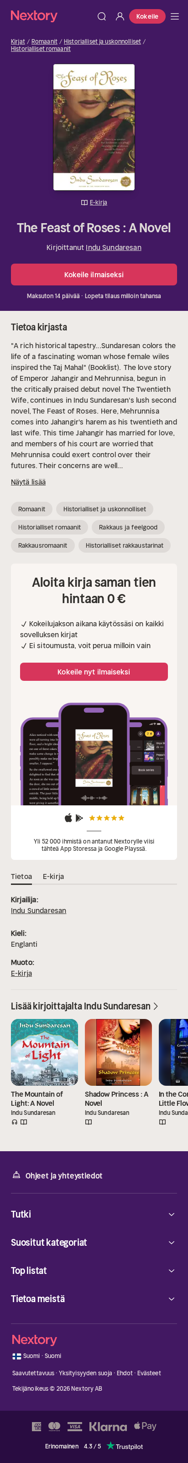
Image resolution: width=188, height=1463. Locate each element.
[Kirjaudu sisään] (120, 16)
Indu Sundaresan (113, 247)
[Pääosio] (175, 16)
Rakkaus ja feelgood (128, 527)
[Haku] (102, 16)
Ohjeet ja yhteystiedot (64, 1176)
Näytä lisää (28, 481)
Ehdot (125, 1373)
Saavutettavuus (33, 1373)
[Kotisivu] (52, 16)
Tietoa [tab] (21, 876)
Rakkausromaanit (43, 545)
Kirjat (18, 41)
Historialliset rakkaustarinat (125, 545)
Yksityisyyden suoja (85, 1373)
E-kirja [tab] (53, 876)
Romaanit (44, 41)
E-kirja (21, 973)
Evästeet (149, 1373)
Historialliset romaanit (41, 49)
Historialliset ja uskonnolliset (102, 41)
